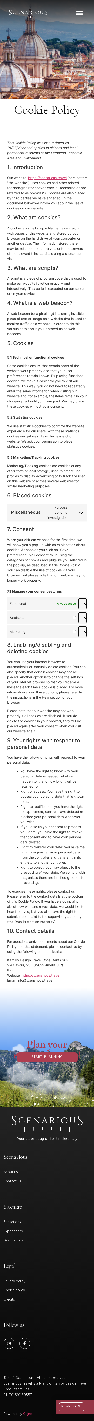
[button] (79, 12)
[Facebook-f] (24, 1343)
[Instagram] (9, 1343)
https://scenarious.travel (47, 178)
